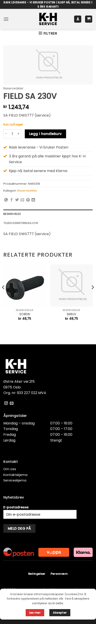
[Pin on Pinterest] (28, 200)
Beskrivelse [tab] (12, 214)
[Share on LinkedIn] (33, 200)
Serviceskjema (14, 480)
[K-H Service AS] (48, 19)
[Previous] (3, 296)
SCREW (24, 314)
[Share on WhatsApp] (6, 200)
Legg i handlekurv (45, 133)
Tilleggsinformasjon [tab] (20, 223)
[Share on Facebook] (11, 200)
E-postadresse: (16, 507)
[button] (6, 19)
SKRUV (71, 314)
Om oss (9, 469)
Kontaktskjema (15, 475)
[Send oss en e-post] (11, 403)
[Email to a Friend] (22, 200)
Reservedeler (13, 88)
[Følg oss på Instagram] (6, 403)
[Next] (92, 296)
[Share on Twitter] (17, 200)
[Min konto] (77, 19)
